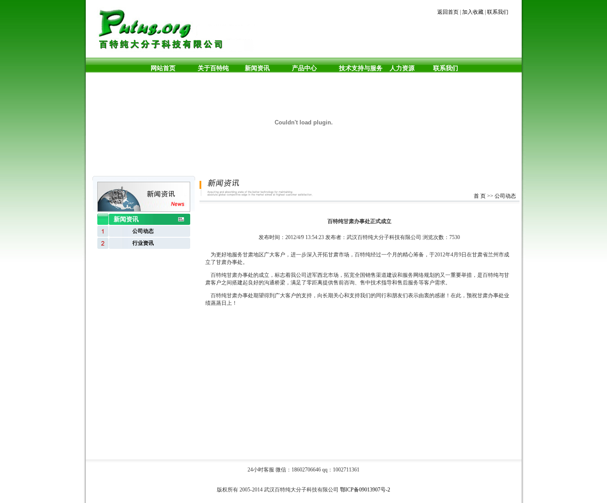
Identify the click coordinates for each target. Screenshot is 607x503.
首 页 (480, 196)
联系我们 (497, 12)
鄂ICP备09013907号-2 (365, 490)
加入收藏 (472, 12)
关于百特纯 (213, 68)
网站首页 (163, 68)
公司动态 (505, 196)
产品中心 (304, 68)
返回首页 (448, 12)
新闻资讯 (257, 68)
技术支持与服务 (361, 68)
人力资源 (400, 68)
